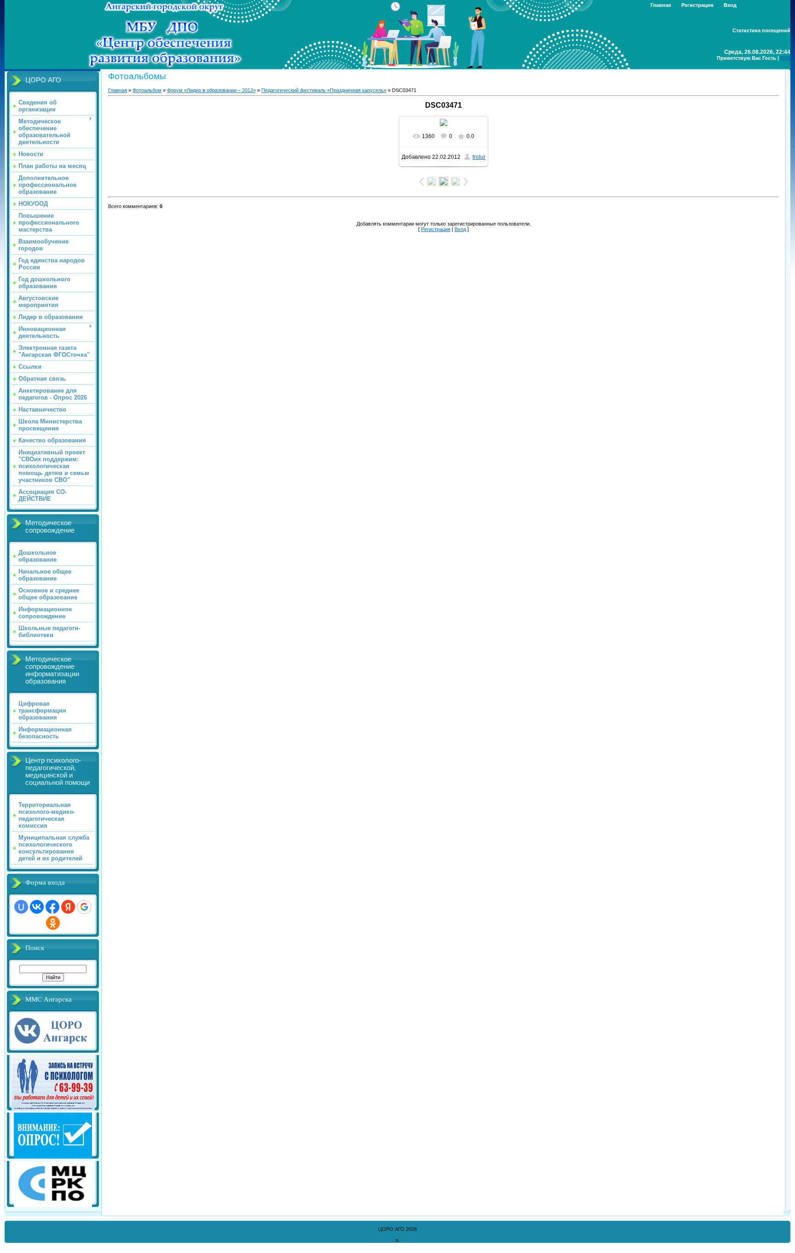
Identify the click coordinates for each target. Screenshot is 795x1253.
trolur (478, 157)
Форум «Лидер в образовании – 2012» (211, 90)
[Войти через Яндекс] (68, 907)
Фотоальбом (146, 90)
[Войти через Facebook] (52, 907)
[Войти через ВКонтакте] (37, 907)
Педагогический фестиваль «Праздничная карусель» (323, 90)
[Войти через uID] (21, 907)
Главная (661, 5)
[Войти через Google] (84, 906)
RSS (785, 58)
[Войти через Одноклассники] (53, 923)
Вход (730, 5)
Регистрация (697, 5)
